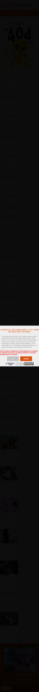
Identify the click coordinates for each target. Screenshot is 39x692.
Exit (13, 358)
